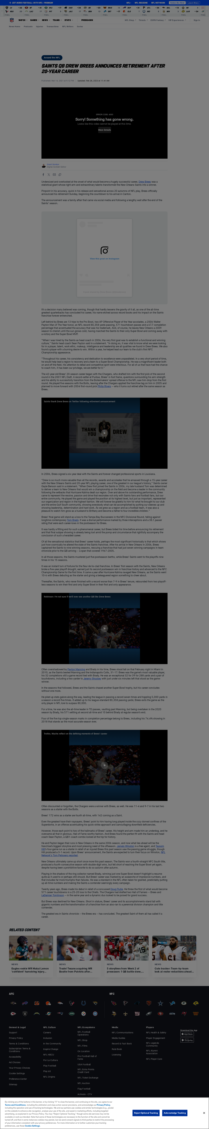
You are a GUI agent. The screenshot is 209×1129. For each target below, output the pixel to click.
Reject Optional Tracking (146, 1113)
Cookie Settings (32, 1126)
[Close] (204, 1113)
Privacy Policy (103, 1105)
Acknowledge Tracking (175, 1113)
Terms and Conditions (15, 1105)
